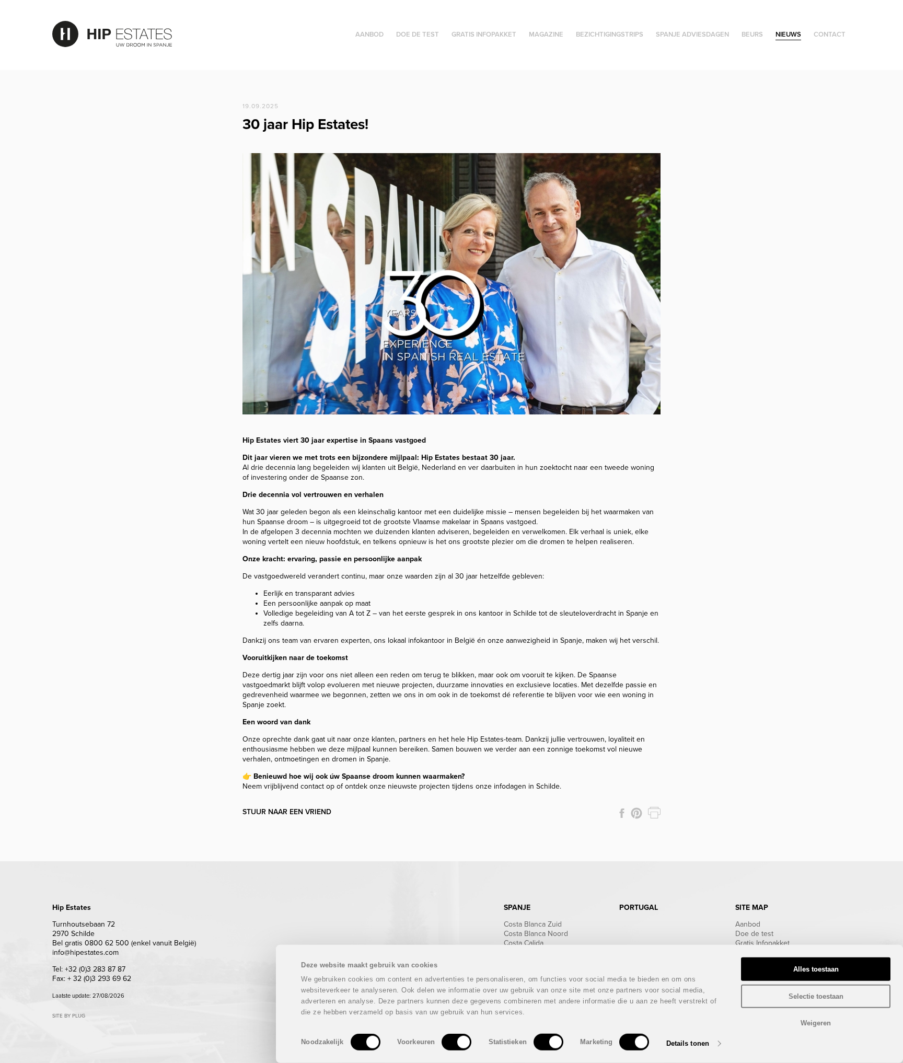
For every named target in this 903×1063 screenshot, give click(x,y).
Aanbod (747, 924)
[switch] (456, 1042)
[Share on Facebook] (622, 813)
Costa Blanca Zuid (533, 924)
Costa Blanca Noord (536, 933)
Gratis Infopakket (762, 943)
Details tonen (687, 1043)
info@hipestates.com (85, 952)
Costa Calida (523, 943)
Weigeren (816, 1023)
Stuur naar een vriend (286, 811)
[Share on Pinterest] (636, 813)
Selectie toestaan (816, 996)
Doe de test (754, 933)
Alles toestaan (816, 969)
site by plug (68, 1016)
